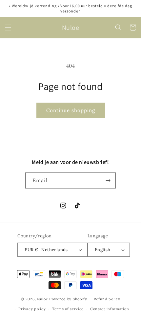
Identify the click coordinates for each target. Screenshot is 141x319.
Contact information (109, 309)
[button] (8, 27)
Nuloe (42, 298)
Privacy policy (32, 309)
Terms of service (68, 309)
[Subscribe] (108, 180)
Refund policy (107, 299)
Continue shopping (70, 110)
